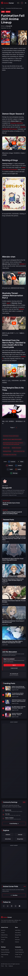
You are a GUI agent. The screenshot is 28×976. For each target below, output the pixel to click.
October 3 (22, 264)
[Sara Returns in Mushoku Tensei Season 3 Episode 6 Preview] (14, 612)
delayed (21, 309)
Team (2, 941)
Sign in (14, 665)
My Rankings (18, 956)
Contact (3, 932)
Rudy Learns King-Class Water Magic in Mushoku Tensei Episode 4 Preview (12, 641)
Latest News (18, 930)
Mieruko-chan (6, 447)
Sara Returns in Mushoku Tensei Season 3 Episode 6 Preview (13, 621)
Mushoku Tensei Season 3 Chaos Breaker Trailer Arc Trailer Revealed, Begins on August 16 (13, 580)
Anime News (8, 838)
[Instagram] (11, 906)
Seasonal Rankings (5, 952)
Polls (2, 956)
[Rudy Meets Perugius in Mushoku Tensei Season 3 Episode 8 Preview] (14, 550)
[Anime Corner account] (22, 3)
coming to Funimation (16, 123)
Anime (3, 11)
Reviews (17, 937)
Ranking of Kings (7, 451)
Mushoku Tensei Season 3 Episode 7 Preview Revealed (14, 601)
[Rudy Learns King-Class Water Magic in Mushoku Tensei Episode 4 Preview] (14, 633)
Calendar (20, 834)
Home (2, 8)
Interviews (17, 939)
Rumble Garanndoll (16, 447)
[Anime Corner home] (8, 3)
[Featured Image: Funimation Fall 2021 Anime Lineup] (14, 37)
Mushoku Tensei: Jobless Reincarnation (12, 439)
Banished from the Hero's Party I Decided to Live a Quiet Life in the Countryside (13, 443)
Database (8, 834)
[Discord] (19, 906)
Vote (25, 886)
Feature (8, 11)
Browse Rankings (19, 949)
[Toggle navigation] (25, 3)
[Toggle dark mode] (18, 3)
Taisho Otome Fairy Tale (18, 451)
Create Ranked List (19, 952)
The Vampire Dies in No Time (9, 454)
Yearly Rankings (4, 954)
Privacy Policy (4, 937)
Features (17, 941)
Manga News (20, 838)
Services (3, 939)
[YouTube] (15, 906)
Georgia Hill (9, 26)
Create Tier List (18, 954)
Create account (14, 668)
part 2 (8, 303)
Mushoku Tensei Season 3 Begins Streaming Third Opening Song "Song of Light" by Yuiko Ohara (14, 538)
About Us (3, 930)
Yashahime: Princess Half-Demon (10, 435)
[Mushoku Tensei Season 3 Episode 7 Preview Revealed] (14, 592)
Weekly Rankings (5, 949)
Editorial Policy (4, 934)
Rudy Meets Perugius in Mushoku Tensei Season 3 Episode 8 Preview (12, 559)
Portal (2, 966)
